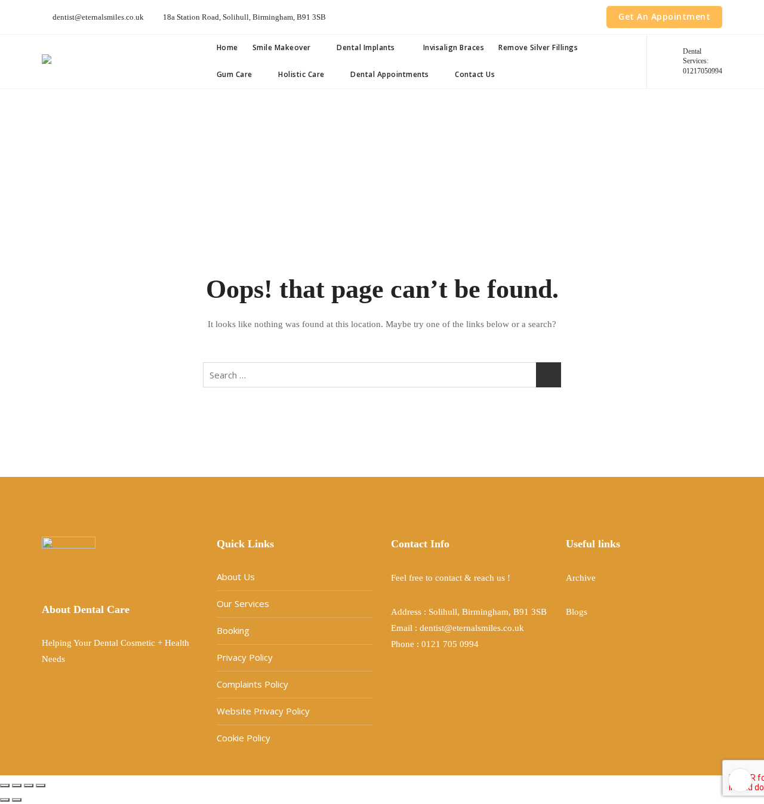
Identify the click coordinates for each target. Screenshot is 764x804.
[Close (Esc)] (40, 785)
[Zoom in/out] (5, 785)
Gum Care (234, 74)
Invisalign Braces (452, 47)
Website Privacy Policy (263, 711)
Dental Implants (366, 47)
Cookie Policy (243, 738)
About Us (236, 577)
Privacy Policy (245, 657)
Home (227, 47)
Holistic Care (301, 74)
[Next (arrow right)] (16, 800)
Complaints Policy (252, 684)
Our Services (243, 603)
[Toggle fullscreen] (16, 785)
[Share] (28, 785)
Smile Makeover (281, 47)
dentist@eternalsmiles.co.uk (97, 17)
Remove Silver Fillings (538, 47)
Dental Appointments (389, 74)
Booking (233, 630)
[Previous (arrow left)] (5, 800)
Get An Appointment (664, 16)
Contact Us (475, 74)
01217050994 (702, 61)
